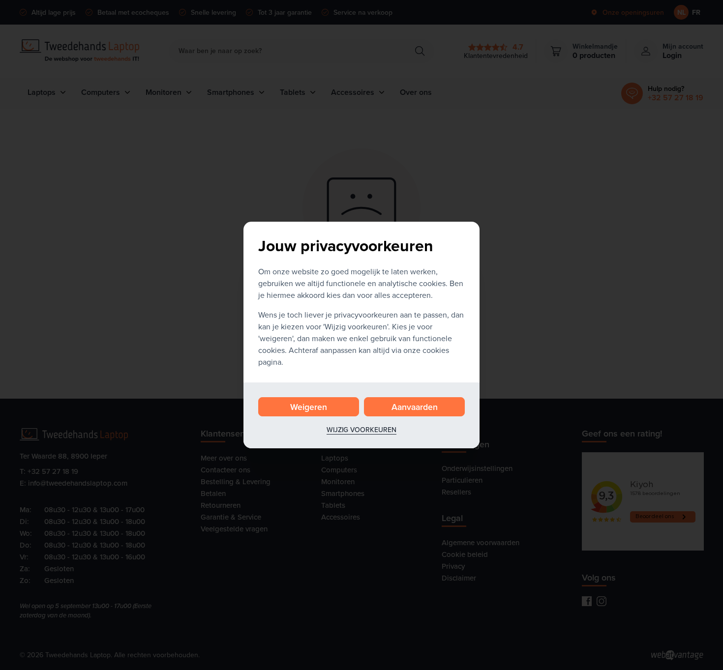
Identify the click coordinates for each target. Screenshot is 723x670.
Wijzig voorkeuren (361, 430)
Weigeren (308, 407)
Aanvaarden (415, 407)
